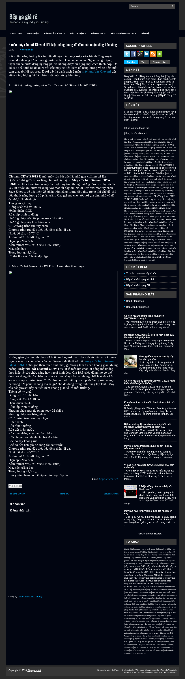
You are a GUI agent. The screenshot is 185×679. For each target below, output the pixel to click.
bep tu (153, 199)
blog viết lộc (149, 111)
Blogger (157, 533)
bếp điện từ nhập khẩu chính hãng (152, 251)
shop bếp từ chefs (133, 92)
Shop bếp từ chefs (166, 79)
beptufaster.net (163, 84)
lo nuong (150, 202)
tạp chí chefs (142, 145)
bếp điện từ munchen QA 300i (138, 572)
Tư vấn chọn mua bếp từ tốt (141, 273)
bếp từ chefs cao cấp (146, 156)
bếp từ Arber (148, 117)
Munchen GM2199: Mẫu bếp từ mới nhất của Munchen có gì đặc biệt (149, 336)
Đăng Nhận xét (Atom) (30, 596)
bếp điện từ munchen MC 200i (156, 569)
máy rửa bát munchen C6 (153, 577)
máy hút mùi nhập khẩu (160, 205)
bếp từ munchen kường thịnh (142, 214)
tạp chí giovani (162, 159)
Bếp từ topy (151, 95)
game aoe (161, 193)
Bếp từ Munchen (155, 256)
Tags (143, 62)
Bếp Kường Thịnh (134, 81)
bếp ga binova (163, 156)
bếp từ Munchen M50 (157, 566)
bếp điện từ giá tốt (157, 142)
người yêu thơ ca (165, 117)
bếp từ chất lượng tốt (151, 139)
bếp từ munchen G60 (135, 566)
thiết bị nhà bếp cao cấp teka (137, 154)
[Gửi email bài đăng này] (10, 486)
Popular (131, 62)
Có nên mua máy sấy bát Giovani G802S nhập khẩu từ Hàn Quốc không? (149, 382)
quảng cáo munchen (164, 185)
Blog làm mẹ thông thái (152, 76)
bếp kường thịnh (148, 170)
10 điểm (160, 173)
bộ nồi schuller (150, 586)
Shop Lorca (130, 87)
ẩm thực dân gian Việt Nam (165, 151)
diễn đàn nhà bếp (147, 159)
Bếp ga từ (98, 33)
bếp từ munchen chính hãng (143, 185)
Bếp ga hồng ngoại (123, 33)
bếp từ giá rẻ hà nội (140, 179)
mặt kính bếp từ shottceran (161, 179)
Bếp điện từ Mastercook (140, 225)
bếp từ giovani (150, 193)
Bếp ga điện (78, 33)
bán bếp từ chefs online (162, 167)
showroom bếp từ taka (163, 245)
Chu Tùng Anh (161, 196)
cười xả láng (130, 120)
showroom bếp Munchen (161, 89)
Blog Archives (160, 62)
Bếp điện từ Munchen (133, 193)
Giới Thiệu (33, 33)
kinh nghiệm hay (153, 92)
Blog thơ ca (147, 84)
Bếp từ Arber (169, 87)
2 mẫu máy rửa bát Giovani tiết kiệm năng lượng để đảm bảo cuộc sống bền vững (62, 44)
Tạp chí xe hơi (133, 111)
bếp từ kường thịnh (132, 182)
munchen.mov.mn (165, 202)
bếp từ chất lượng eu (132, 139)
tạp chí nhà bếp (168, 139)
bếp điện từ (142, 199)
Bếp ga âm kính (54, 33)
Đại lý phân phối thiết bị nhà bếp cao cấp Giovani (151, 191)
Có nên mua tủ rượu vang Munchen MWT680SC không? (144, 317)
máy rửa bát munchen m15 (158, 580)
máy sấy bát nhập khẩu (138, 216)
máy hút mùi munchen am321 (138, 583)
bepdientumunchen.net (136, 167)
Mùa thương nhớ (152, 670)
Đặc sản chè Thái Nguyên (156, 188)
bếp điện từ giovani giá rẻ (146, 165)
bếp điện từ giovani (144, 151)
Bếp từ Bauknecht (155, 81)
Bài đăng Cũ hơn (111, 494)
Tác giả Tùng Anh (169, 670)
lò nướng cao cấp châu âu (156, 248)
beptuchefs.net (108, 479)
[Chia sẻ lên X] (17, 486)
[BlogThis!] (13, 486)
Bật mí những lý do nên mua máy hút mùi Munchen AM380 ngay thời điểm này (147, 425)
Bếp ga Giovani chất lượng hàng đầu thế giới (154, 231)
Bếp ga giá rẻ (23, 16)
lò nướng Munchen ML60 (148, 575)
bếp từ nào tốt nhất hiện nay (156, 243)
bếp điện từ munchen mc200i (136, 142)
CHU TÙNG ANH (169, 672)
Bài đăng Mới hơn (17, 494)
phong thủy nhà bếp (157, 145)
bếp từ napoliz (130, 205)
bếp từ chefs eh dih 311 (162, 148)
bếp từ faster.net (159, 114)
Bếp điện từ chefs (162, 208)
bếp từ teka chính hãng (144, 176)
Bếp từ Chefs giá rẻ (152, 228)
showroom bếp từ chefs (136, 114)
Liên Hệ (145, 33)
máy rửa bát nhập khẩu (151, 182)
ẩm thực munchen (158, 225)
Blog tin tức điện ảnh (144, 79)
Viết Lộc (110, 670)
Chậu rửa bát (137, 95)
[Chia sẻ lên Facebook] (20, 486)
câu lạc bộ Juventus (143, 173)
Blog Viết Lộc (131, 76)
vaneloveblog (165, 165)
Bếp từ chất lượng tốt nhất (140, 279)
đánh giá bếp (146, 162)
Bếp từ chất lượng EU (138, 285)
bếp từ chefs (130, 170)
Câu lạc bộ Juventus (136, 89)
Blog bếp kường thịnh (149, 87)
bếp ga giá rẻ (143, 205)
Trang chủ (15, 33)
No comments (26, 49)
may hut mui (138, 202)
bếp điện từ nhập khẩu (144, 196)
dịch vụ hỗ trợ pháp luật (145, 219)
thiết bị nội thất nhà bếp (141, 148)
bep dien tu (163, 199)
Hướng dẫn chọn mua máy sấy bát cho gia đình (156, 358)
